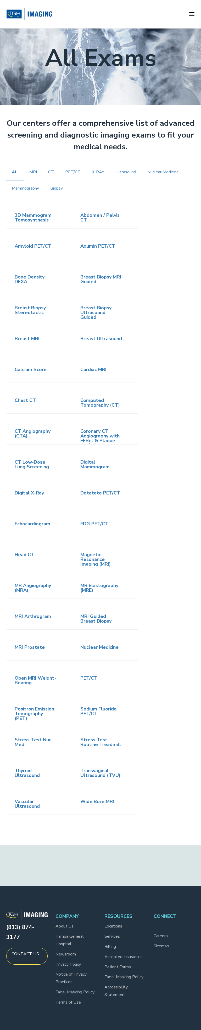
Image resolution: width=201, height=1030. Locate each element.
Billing (110, 946)
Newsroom (65, 954)
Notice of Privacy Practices (71, 978)
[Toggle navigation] (163, 14)
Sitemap (161, 946)
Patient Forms (117, 967)
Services (112, 936)
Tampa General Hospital (69, 940)
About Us (64, 926)
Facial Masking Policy (74, 992)
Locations (113, 926)
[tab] (39, 217)
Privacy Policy (68, 964)
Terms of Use (68, 1002)
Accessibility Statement (116, 991)
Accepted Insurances (123, 957)
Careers (161, 936)
